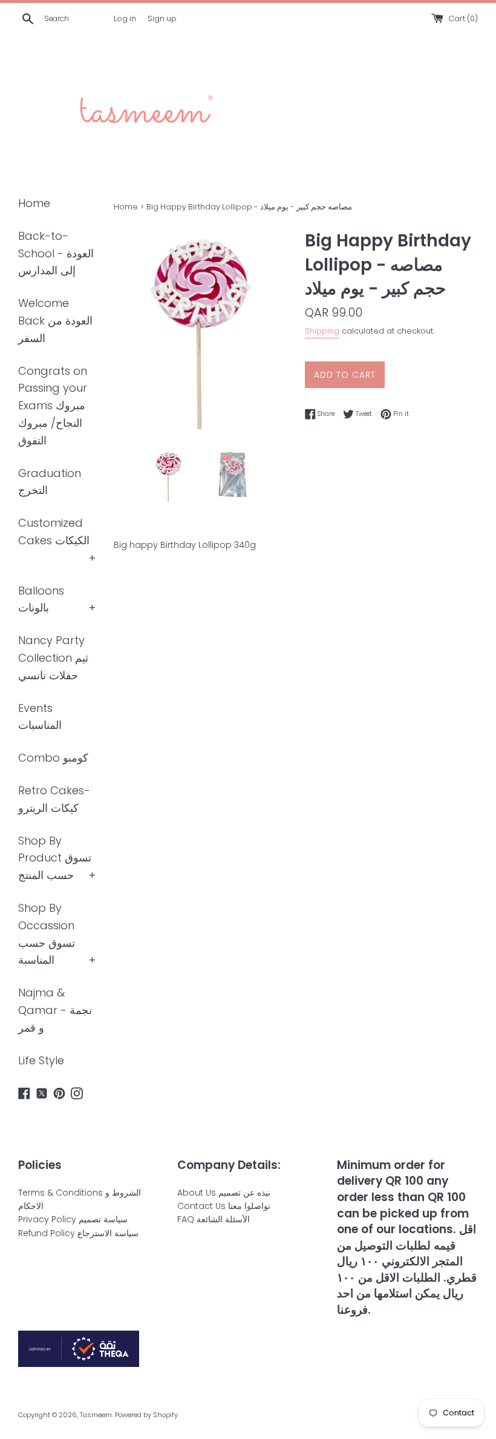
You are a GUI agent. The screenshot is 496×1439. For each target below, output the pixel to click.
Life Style (41, 1060)
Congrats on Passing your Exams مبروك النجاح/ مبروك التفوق (52, 405)
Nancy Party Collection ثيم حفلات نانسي (53, 658)
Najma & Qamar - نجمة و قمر (55, 1010)
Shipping (322, 331)
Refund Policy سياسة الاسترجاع (78, 1233)
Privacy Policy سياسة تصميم (73, 1219)
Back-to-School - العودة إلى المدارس (56, 253)
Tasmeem (96, 1415)
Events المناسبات (40, 716)
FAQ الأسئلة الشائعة (213, 1219)
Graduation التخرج (49, 482)
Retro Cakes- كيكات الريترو (54, 799)
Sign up (162, 18)
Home (34, 203)
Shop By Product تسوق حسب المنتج (54, 858)
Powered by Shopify (146, 1415)
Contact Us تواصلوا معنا (223, 1206)
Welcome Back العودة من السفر (55, 320)
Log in (125, 18)
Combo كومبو (53, 757)
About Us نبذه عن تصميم (223, 1193)
